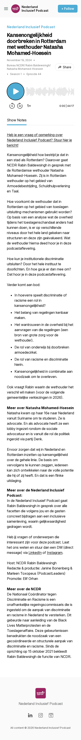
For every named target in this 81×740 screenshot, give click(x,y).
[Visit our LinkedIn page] (30, 715)
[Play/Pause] (15, 91)
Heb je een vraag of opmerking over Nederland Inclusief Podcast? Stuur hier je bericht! (39, 140)
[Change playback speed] (29, 106)
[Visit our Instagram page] (40, 715)
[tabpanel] (40, 398)
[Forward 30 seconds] (20, 106)
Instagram (54, 552)
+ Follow (67, 8)
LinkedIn (35, 552)
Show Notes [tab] (17, 120)
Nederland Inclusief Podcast (35, 9)
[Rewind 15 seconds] (12, 106)
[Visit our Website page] (51, 715)
